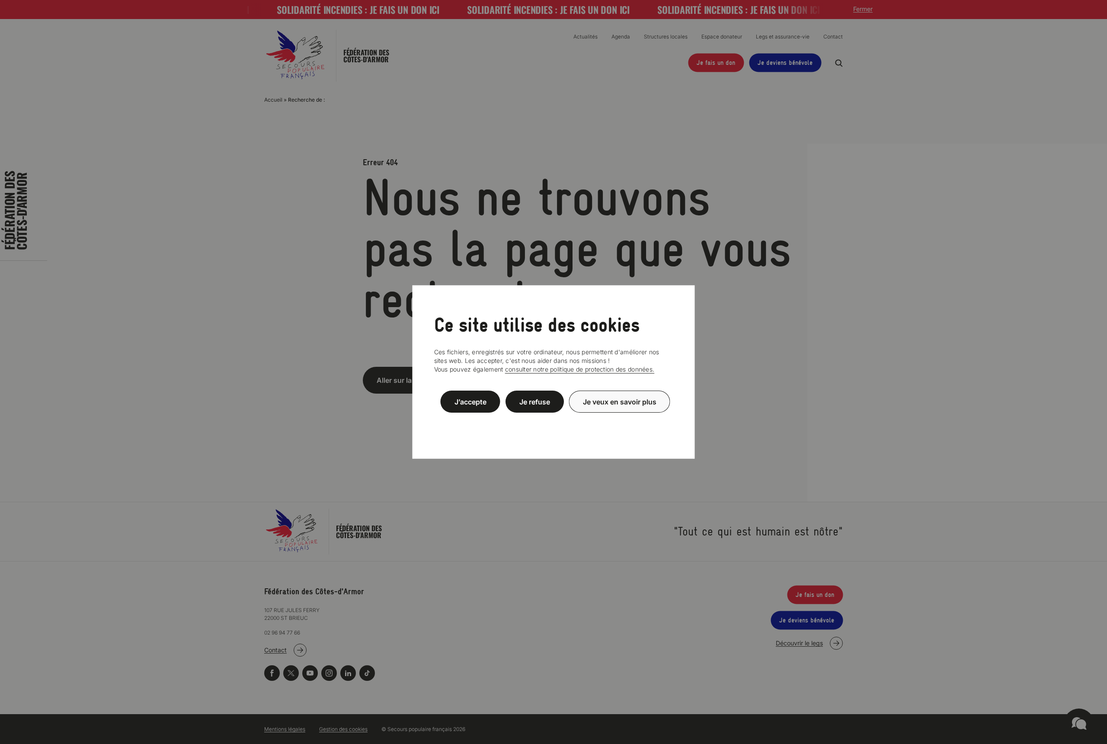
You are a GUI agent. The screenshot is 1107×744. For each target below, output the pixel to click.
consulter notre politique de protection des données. (580, 369)
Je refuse (534, 401)
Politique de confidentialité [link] (553, 422)
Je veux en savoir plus (619, 401)
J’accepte (470, 401)
